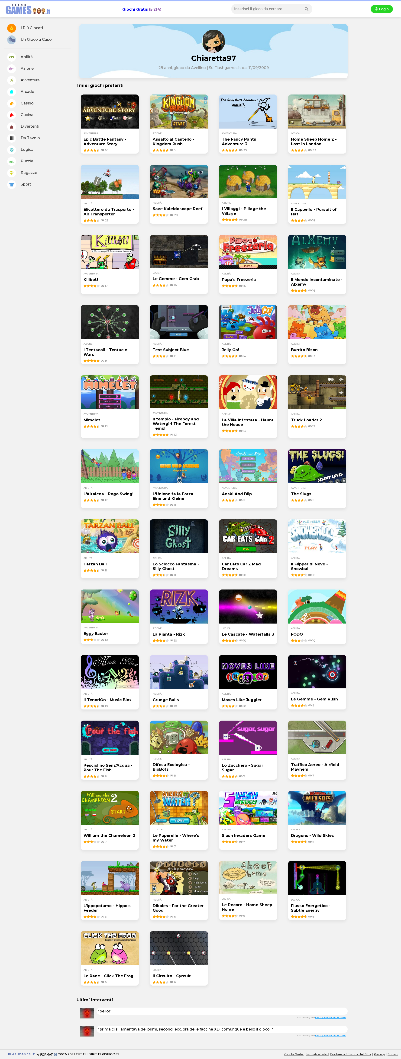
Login (383, 9)
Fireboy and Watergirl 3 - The (330, 1017)
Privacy (379, 1054)
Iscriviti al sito (317, 1054)
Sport (25, 184)
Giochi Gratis (135, 9)
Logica (26, 149)
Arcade (27, 91)
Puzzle (26, 161)
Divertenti (29, 126)
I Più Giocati (31, 28)
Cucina (26, 115)
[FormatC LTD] (48, 1054)
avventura (91, 133)
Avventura (30, 80)
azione (157, 133)
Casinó (27, 103)
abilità (88, 203)
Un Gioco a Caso (36, 39)
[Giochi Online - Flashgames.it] (26, 14)
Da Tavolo (30, 138)
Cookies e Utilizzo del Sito (350, 1054)
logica (295, 133)
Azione (27, 68)
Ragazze (28, 172)
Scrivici (393, 1054)
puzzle (158, 829)
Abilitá (26, 57)
